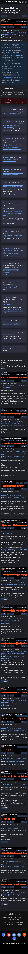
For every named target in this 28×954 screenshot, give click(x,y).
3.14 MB (20, 861)
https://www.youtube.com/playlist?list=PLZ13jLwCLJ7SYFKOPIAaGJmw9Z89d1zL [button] (13, 311)
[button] (26, 2)
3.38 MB (20, 892)
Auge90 (6, 231)
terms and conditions (15, 55)
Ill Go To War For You (10, 814)
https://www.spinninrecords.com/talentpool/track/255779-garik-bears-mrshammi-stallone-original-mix (13, 252)
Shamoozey (9, 773)
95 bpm (6, 861)
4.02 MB (20, 451)
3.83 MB (20, 494)
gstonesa (8, 640)
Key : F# (3, 864)
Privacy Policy (19, 922)
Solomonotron (8, 332)
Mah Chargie (8, 848)
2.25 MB (20, 784)
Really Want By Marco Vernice (13, 438)
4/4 (17, 32)
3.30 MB (20, 422)
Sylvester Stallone (9, 20)
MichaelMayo (9, 607)
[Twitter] (19, 935)
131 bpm (7, 582)
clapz (6, 263)
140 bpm (7, 533)
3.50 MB (20, 700)
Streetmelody (8, 121)
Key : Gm (19, 728)
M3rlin (6, 183)
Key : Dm (19, 495)
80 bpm (6, 422)
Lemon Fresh (8, 481)
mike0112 (8, 522)
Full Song (16, 423)
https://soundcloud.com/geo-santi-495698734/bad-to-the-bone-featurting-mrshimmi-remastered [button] (12, 147)
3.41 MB (20, 727)
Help (4, 917)
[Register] (23, 2)
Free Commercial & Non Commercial (14, 761)
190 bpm (7, 784)
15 (25, 21)
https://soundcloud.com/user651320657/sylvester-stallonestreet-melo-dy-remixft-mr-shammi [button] (13, 125)
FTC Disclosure (18, 924)
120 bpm (7, 494)
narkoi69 (7, 157)
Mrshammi (8, 21)
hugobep (7, 169)
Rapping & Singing (6, 34)
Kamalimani (9, 816)
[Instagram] (14, 939)
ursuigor (7, 248)
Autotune (3, 423)
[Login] (20, 2)
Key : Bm (20, 894)
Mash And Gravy (9, 639)
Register (15, 102)
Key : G (22, 535)
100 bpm (7, 700)
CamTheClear (9, 571)
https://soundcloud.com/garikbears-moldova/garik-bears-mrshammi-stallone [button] (12, 287)
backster (8, 881)
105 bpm (7, 451)
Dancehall (12, 32)
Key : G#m (9, 655)
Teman (6, 203)
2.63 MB (20, 32)
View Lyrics (5, 599)
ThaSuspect (9, 410)
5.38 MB (20, 533)
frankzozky (8, 716)
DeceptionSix (8, 138)
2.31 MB (20, 758)
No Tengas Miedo (9, 745)
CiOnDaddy (9, 747)
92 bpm (6, 618)
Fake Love (7, 880)
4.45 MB (20, 827)
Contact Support (18, 917)
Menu (4, 15)
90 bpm (6, 827)
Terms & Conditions (9, 922)
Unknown (14, 34)
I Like (6, 373)
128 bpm (7, 32)
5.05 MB (20, 651)
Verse (7, 760)
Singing (3, 387)
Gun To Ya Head (9, 409)
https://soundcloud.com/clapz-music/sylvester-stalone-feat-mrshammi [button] (11, 270)
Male (24, 32)
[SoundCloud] (24, 935)
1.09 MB (20, 385)
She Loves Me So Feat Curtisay (13, 714)
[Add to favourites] (10, 27)
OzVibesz (8, 850)
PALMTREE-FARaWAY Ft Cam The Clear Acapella (14, 569)
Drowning (7, 606)
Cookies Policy (9, 924)
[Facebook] (4, 935)
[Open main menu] (2, 2)
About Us (10, 917)
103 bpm (7, 385)
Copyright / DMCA (14, 919)
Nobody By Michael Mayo (12, 520)
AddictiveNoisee (10, 440)
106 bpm (7, 892)
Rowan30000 (9, 483)
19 (25, 483)
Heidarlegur (8, 109)
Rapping (3, 760)
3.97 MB (20, 618)
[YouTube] (9, 935)
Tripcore (7, 297)
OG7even (7, 348)
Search (25, 15)
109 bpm (7, 727)
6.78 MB (20, 582)
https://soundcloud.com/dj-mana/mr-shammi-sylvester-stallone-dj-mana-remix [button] (13, 213)
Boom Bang (7, 688)
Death (6, 771)
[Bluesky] (14, 935)
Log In (10, 102)
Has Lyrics (8, 653)
